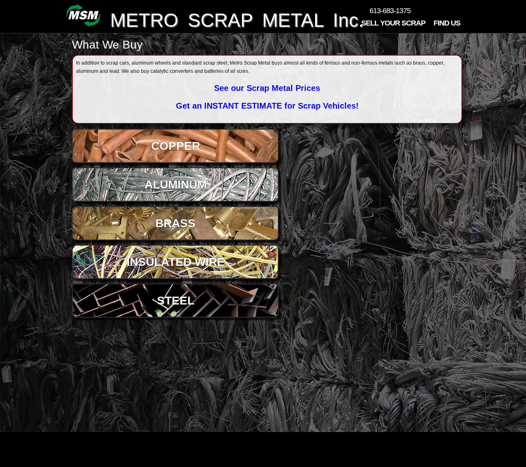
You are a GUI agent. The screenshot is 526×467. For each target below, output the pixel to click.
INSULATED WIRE (176, 262)
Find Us (447, 23)
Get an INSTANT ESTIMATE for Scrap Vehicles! (267, 105)
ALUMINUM (176, 184)
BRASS (175, 223)
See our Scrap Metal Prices (267, 88)
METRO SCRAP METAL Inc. (232, 20)
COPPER (175, 145)
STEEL (175, 300)
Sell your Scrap (393, 25)
